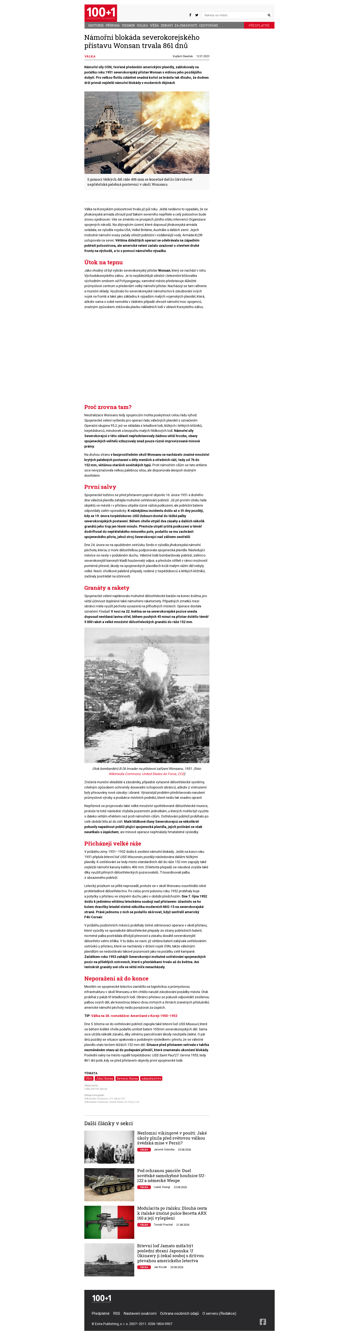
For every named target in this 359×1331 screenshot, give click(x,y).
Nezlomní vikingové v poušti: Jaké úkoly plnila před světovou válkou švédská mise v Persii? (172, 1138)
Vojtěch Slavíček (183, 56)
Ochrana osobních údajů (179, 1313)
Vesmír (128, 25)
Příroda (113, 25)
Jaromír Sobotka (164, 1149)
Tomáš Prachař (163, 1224)
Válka (142, 25)
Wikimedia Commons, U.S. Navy (101, 1098)
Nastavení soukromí (140, 1313)
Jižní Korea (104, 1078)
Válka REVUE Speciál (95, 1088)
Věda (154, 25)
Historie (96, 25)
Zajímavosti (186, 25)
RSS (116, 1313)
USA (88, 1078)
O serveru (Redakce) (219, 1313)
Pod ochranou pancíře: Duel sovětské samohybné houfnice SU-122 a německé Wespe (171, 1175)
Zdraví (167, 25)
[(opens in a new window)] (190, 15)
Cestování (208, 25)
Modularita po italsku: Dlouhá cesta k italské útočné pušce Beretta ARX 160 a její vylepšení (172, 1213)
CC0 (181, 774)
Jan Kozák (160, 1267)
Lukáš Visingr (162, 1187)
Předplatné (259, 25)
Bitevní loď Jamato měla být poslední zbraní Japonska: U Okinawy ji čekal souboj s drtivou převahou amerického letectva (170, 1253)
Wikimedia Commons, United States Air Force (142, 774)
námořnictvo (151, 1078)
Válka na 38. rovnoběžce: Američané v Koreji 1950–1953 (134, 1016)
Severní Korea (127, 1078)
